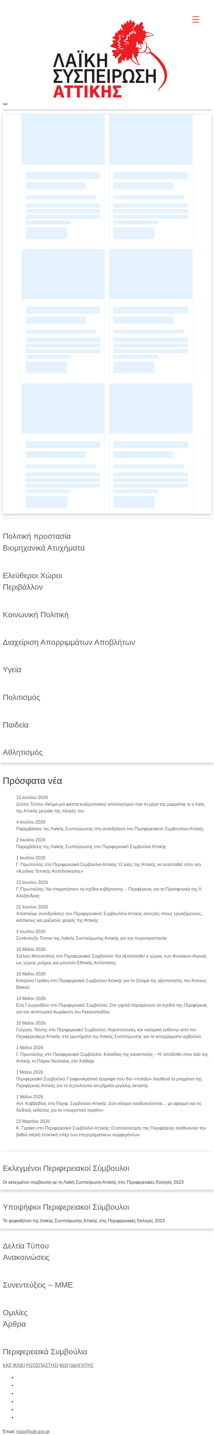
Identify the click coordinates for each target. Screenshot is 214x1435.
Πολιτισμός (21, 697)
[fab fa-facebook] (19, 1377)
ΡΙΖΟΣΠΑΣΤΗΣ (41, 1365)
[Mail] (204, 6)
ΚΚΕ (7, 1365)
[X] (153, 6)
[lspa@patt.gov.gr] (19, 1417)
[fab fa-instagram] (19, 1393)
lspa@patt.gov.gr (33, 1431)
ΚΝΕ (19, 1365)
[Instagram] (166, 6)
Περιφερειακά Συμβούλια (45, 1351)
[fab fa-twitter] (19, 1385)
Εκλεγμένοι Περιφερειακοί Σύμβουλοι (66, 1168)
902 (63, 1365)
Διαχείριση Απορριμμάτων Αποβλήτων (69, 642)
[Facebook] (140, 6)
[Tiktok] (179, 6)
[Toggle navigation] (5, 104)
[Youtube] (192, 6)
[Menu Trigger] (195, 19)
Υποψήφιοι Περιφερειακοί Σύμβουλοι (66, 1207)
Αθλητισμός (23, 752)
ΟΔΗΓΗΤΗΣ (81, 1365)
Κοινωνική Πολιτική (36, 614)
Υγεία (12, 669)
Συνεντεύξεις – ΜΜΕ (38, 1285)
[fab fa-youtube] (19, 1409)
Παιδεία (15, 725)
